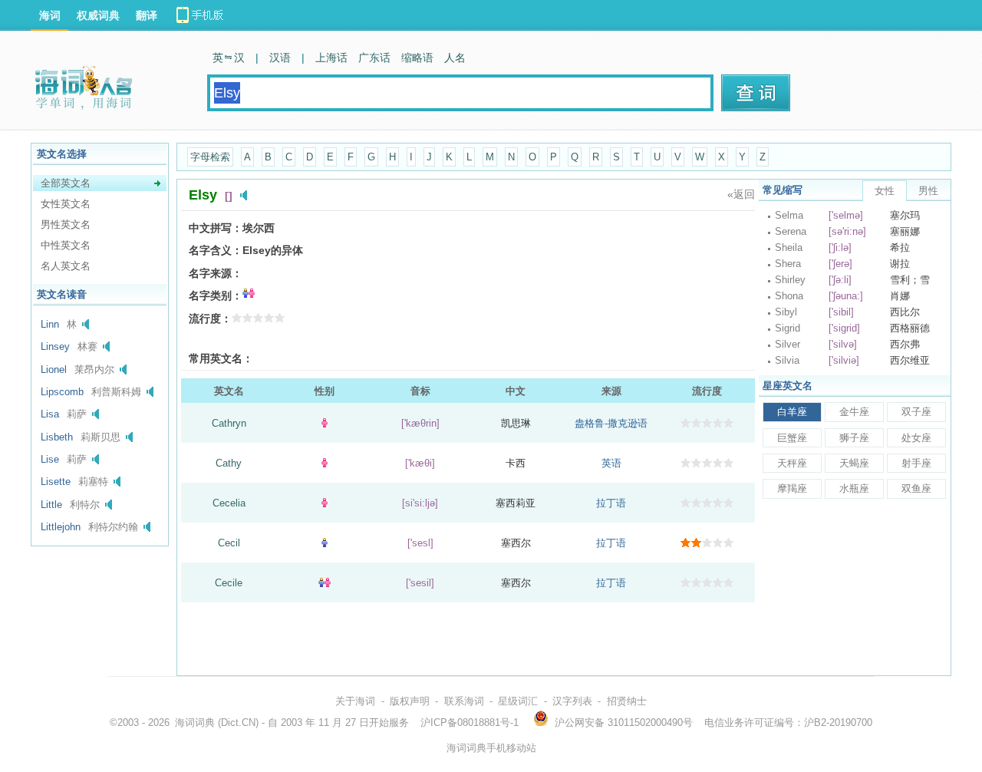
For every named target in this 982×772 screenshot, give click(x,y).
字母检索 (210, 157)
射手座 (916, 463)
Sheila (788, 247)
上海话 (331, 57)
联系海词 (464, 701)
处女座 (916, 438)
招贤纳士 (627, 701)
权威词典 (98, 15)
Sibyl (786, 312)
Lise (50, 459)
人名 (455, 57)
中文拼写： (215, 228)
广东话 (374, 57)
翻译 (146, 15)
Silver (787, 344)
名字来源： (215, 273)
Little (51, 504)
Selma (789, 215)
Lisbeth (57, 437)
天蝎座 (854, 463)
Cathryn (229, 423)
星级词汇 (518, 701)
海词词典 (195, 722)
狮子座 (854, 438)
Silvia (787, 360)
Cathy (229, 463)
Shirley (790, 279)
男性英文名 (66, 224)
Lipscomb (62, 392)
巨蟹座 (792, 438)
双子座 (916, 411)
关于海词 (355, 701)
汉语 (280, 57)
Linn (50, 324)
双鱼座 (916, 488)
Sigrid (787, 328)
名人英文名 (66, 266)
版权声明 (410, 701)
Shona (789, 296)
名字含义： (215, 250)
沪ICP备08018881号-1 (469, 722)
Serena (790, 231)
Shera (788, 263)
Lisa (50, 414)
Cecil (229, 543)
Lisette (56, 481)
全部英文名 (66, 183)
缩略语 (417, 57)
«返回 (741, 194)
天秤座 (792, 463)
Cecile (228, 583)
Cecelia (229, 503)
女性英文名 (66, 203)
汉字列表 (572, 701)
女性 (885, 190)
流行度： (210, 318)
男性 (928, 190)
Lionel (54, 369)
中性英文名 (66, 245)
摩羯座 (792, 488)
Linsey (55, 346)
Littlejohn (61, 527)
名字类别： (215, 295)
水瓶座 (854, 488)
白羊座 (792, 411)
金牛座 (854, 411)
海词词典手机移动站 (491, 748)
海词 (50, 15)
